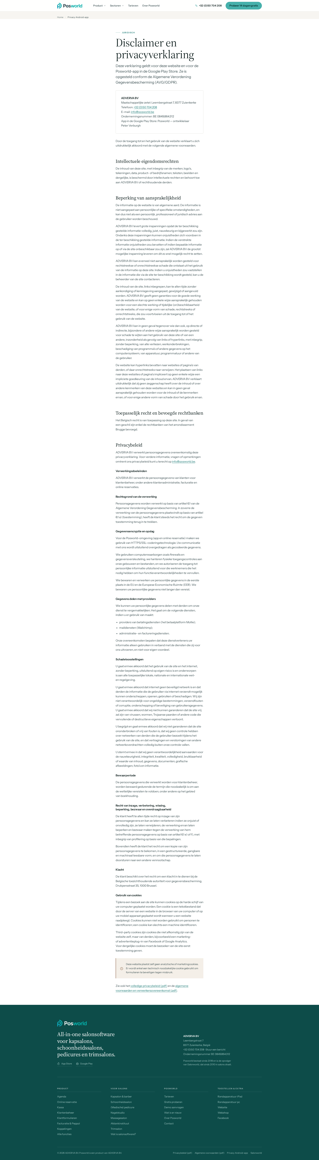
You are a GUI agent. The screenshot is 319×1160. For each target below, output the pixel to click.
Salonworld (256, 1153)
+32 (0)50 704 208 (210, 5)
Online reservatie (67, 1102)
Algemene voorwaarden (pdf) (209, 1153)
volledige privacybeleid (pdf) (148, 986)
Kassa (60, 1107)
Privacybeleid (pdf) (182, 1153)
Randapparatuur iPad (230, 1096)
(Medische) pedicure (122, 1107)
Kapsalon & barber (121, 1096)
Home (60, 17)
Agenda (61, 1096)
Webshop (223, 1112)
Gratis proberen (173, 1102)
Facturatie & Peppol (68, 1123)
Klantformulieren (67, 1118)
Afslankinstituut (120, 1123)
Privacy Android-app (237, 1153)
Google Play (86, 1063)
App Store (66, 1063)
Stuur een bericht (215, 1049)
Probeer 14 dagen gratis (243, 5)
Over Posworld (151, 5)
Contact (169, 1123)
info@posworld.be (142, 112)
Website (222, 1107)
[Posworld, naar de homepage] (69, 5)
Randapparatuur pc (229, 1102)
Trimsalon (116, 1128)
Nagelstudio (118, 1112)
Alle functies (64, 1134)
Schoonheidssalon (121, 1102)
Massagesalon (119, 1118)
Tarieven (133, 5)
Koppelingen (64, 1128)
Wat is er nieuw (173, 1112)
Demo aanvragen (174, 1107)
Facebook (223, 1118)
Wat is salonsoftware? (123, 1134)
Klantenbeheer (65, 1112)
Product (98, 5)
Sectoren (115, 5)
